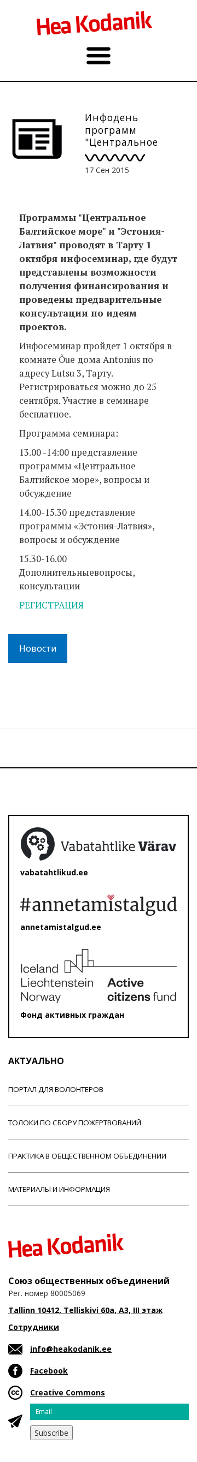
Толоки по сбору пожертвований (74, 1122)
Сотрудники (33, 1327)
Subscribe (51, 1433)
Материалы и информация (59, 1189)
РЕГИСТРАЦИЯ (52, 605)
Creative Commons (67, 1392)
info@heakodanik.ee (71, 1349)
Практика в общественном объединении (87, 1156)
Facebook (49, 1370)
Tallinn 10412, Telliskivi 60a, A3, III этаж (85, 1310)
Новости (37, 648)
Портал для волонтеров (55, 1089)
